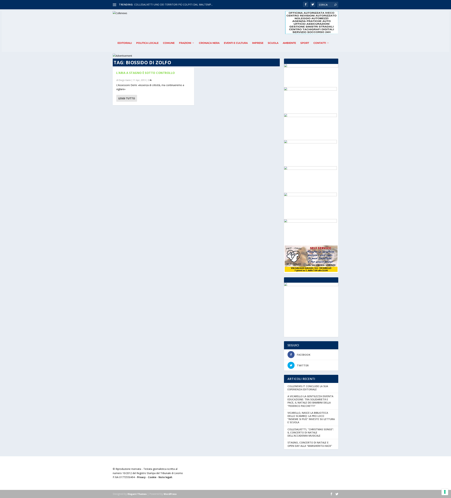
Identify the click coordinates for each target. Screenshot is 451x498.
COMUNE (169, 43)
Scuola (273, 43)
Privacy (141, 477)
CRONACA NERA (209, 43)
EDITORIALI (125, 43)
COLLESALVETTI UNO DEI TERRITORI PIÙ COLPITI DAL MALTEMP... (173, 4)
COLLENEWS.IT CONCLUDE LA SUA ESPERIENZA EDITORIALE (308, 387)
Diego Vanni (125, 80)
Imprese (257, 43)
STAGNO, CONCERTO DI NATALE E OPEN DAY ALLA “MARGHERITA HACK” (310, 444)
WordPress (170, 494)
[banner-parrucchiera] (310, 116)
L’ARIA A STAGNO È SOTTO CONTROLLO (145, 73)
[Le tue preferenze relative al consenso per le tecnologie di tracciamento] (444, 491)
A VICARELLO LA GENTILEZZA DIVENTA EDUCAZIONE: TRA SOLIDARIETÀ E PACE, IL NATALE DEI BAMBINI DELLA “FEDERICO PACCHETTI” (310, 401)
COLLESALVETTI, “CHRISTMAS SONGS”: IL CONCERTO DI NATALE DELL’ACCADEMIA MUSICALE (311, 432)
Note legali (165, 477)
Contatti (319, 43)
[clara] (310, 221)
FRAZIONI (185, 43)
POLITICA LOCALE (147, 43)
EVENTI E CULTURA (236, 43)
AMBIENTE (289, 43)
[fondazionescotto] (310, 169)
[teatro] (310, 142)
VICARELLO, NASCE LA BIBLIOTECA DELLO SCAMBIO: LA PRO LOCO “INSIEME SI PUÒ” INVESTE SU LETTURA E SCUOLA (311, 417)
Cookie (152, 477)
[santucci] (310, 89)
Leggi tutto (126, 98)
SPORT (304, 43)
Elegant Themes (137, 494)
